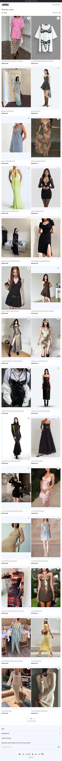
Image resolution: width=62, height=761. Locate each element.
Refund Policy (5, 735)
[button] (53, 4)
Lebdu (32, 757)
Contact (3, 740)
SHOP (3, 731)
